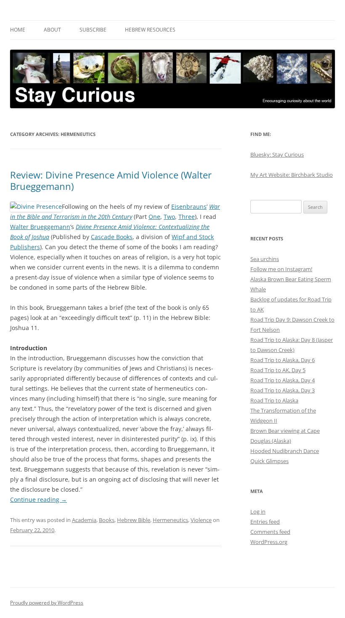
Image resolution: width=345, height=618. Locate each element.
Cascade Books (112, 237)
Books (106, 520)
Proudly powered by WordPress (46, 602)
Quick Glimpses (269, 461)
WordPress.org (268, 542)
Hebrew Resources (150, 29)
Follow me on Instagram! (281, 269)
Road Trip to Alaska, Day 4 (282, 380)
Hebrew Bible (133, 520)
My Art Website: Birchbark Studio (291, 174)
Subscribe (93, 29)
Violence (201, 520)
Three (186, 217)
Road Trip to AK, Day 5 (277, 370)
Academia (84, 520)
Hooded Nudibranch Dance (284, 451)
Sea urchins (264, 259)
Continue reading (38, 499)
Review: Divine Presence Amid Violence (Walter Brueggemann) (111, 180)
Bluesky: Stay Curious (277, 154)
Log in (257, 511)
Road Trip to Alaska (274, 400)
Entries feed (265, 521)
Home (17, 29)
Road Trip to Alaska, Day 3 (282, 390)
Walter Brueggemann (40, 227)
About (52, 29)
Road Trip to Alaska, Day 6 (282, 360)
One (154, 217)
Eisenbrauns (189, 206)
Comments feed (270, 531)
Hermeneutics (170, 520)
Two (169, 217)
